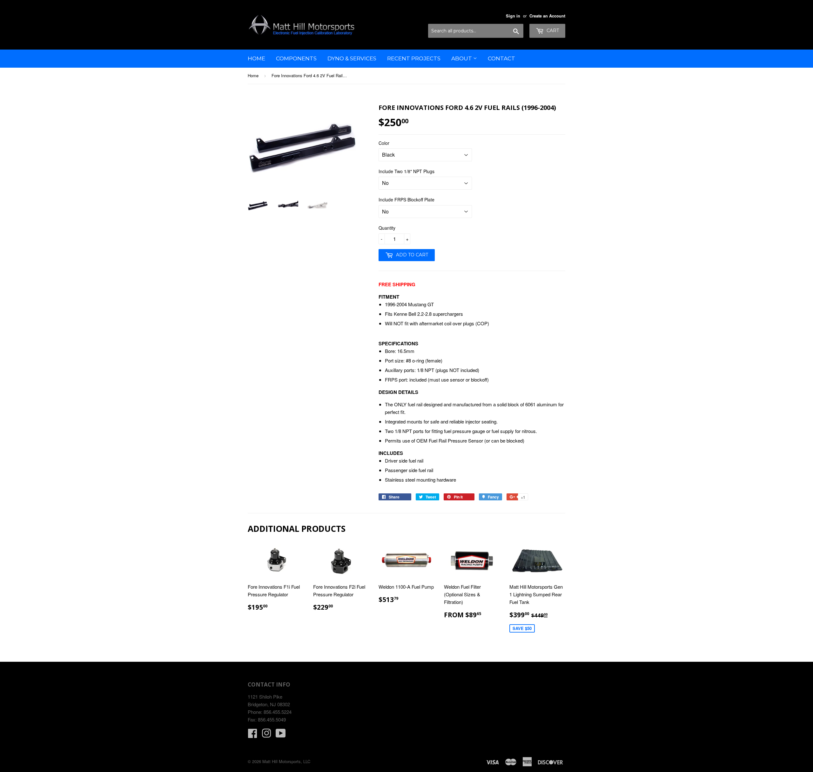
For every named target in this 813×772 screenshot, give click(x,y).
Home (256, 58)
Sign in (513, 16)
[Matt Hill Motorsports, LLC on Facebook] (252, 735)
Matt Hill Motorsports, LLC (286, 761)
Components (296, 58)
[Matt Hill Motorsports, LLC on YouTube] (281, 735)
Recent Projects (413, 58)
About (462, 58)
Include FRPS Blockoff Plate (406, 199)
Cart (552, 30)
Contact (501, 58)
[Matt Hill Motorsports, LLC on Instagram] (266, 735)
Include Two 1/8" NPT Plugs (406, 171)
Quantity (387, 228)
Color (384, 143)
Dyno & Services (351, 58)
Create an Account (547, 16)
